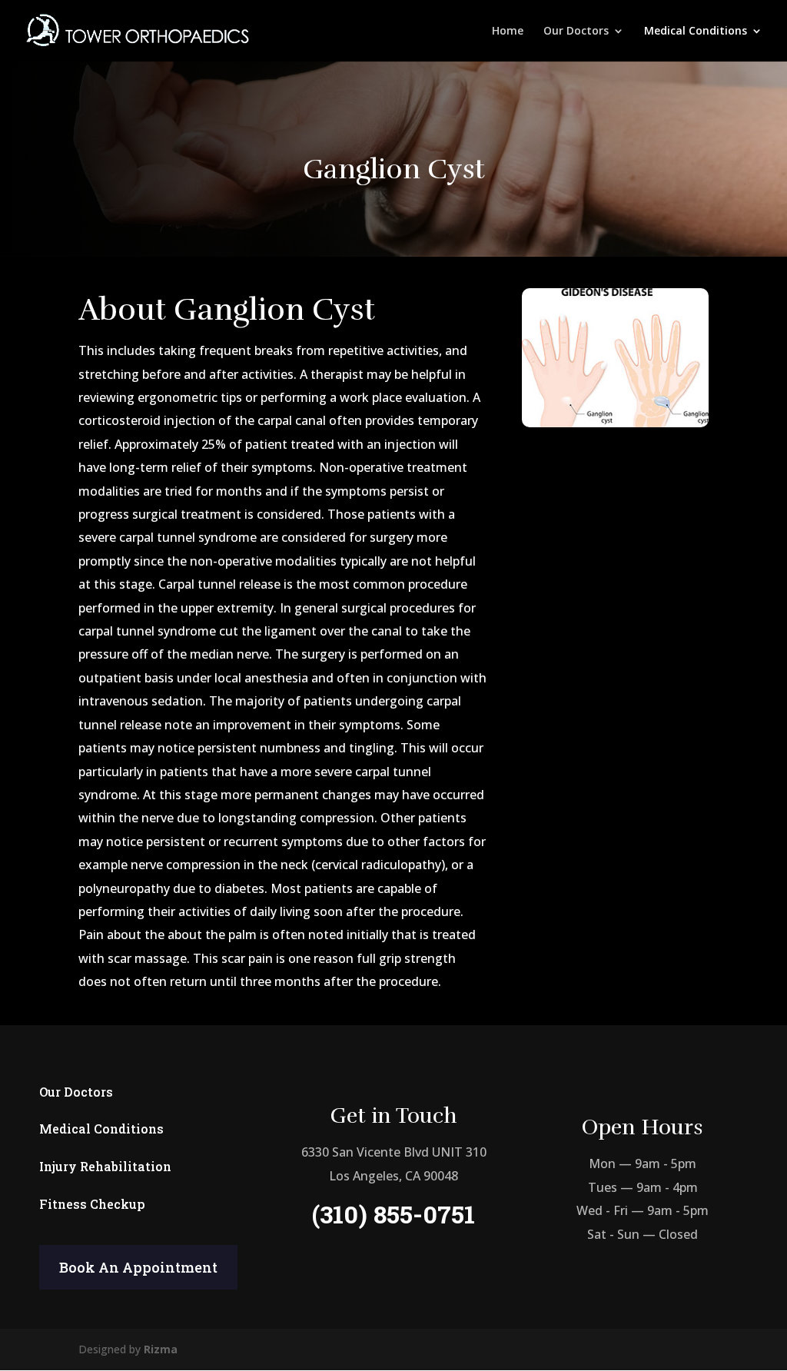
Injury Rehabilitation (105, 1166)
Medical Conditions (695, 31)
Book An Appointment (138, 1267)
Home (507, 31)
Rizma (161, 1349)
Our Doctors (576, 31)
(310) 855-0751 (393, 1213)
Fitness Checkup (92, 1204)
